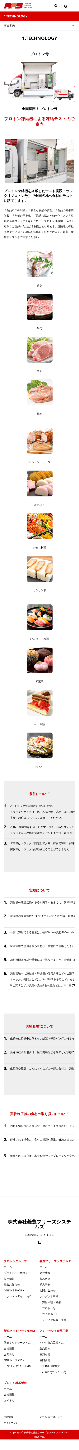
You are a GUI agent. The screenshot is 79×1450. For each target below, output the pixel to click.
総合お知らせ (12, 1284)
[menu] (65, 5)
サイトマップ (11, 1423)
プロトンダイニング (17, 1296)
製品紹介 (45, 1279)
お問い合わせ (48, 1290)
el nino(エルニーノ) (53, 1372)
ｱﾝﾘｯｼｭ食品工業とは (52, 1342)
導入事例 (45, 1284)
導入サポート (49, 1314)
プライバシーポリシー (17, 1273)
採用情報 (9, 1279)
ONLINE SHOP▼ (14, 1290)
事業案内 (9, 25)
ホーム (8, 1267)
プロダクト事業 (49, 1296)
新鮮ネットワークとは (17, 1342)
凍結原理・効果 (50, 1302)
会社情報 (45, 1273)
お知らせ (45, 1354)
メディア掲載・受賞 (53, 1320)
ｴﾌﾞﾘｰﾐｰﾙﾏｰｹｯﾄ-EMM (17, 1366)
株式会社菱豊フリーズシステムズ (39, 1224)
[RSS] (39, 1242)
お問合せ (9, 1354)
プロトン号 (48, 1308)
